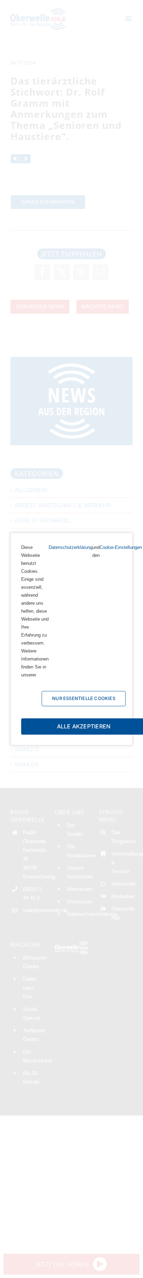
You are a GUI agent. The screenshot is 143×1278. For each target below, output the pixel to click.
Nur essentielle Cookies (83, 698)
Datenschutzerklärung (70, 547)
